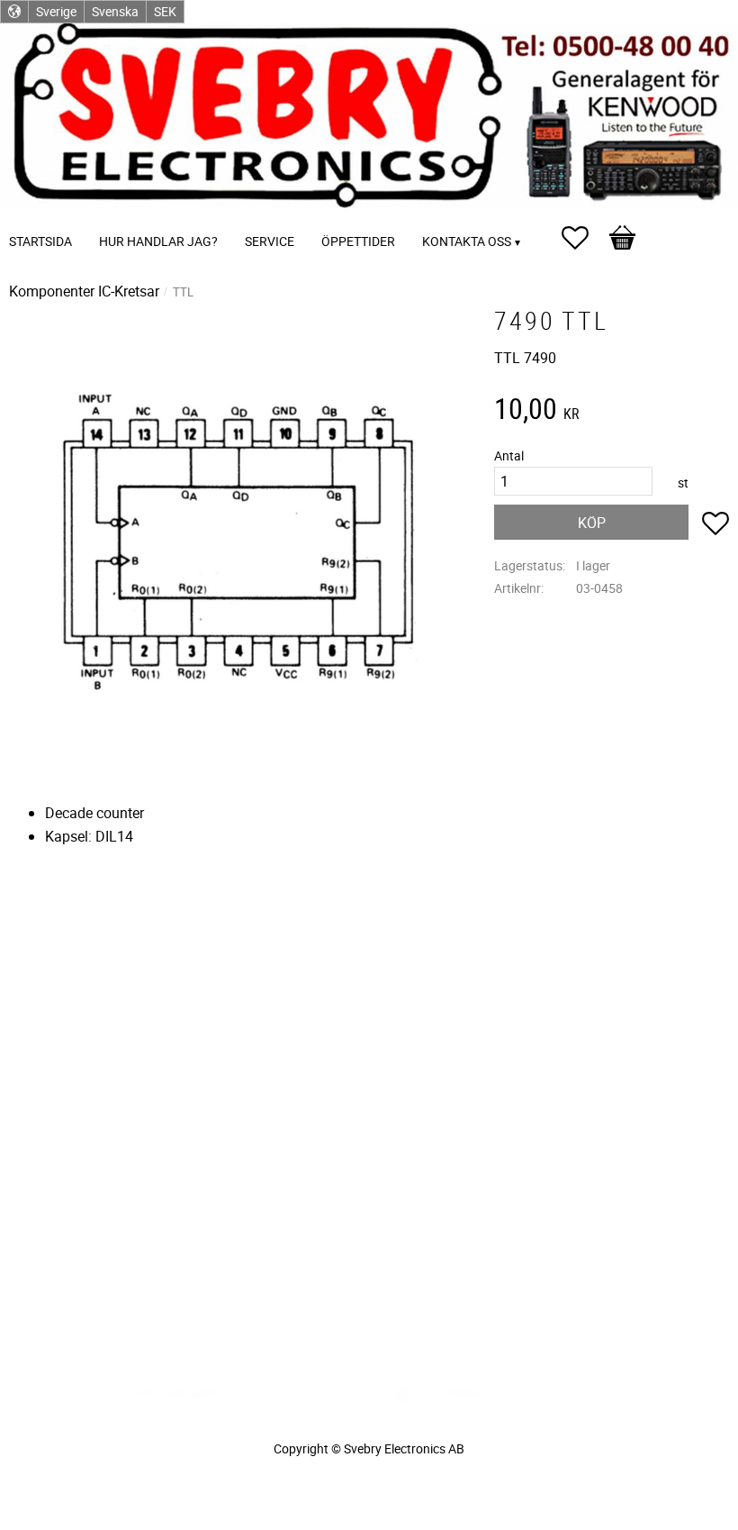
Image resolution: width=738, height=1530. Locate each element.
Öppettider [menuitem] (358, 241)
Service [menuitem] (269, 241)
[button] (584, 237)
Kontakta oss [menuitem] (466, 241)
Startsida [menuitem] (40, 241)
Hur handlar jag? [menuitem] (158, 241)
